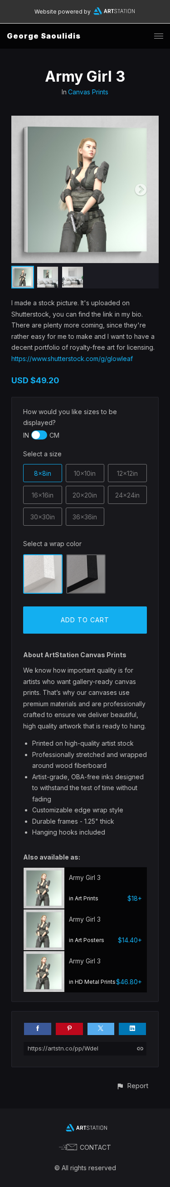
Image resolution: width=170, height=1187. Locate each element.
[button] (132, 1085)
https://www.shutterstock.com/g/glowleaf (72, 358)
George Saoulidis (44, 35)
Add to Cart (85, 620)
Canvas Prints (88, 92)
